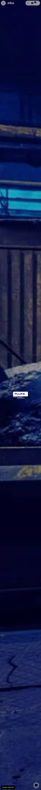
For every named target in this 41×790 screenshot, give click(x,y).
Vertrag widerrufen (8, 787)
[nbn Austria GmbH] (10, 2)
